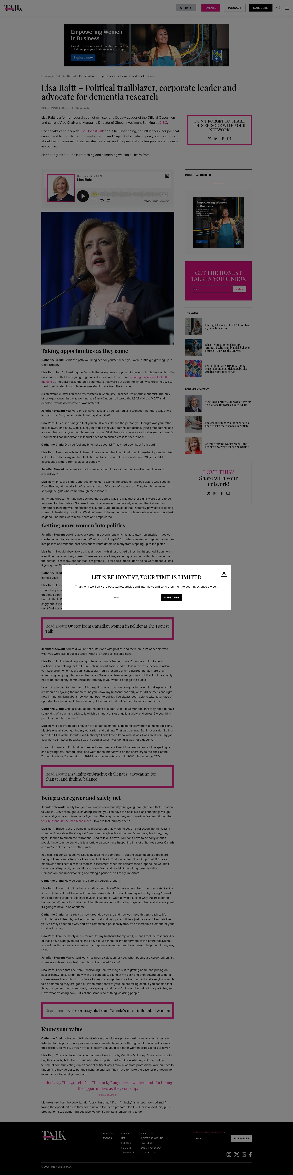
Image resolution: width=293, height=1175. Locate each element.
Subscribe (172, 597)
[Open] (224, 573)
